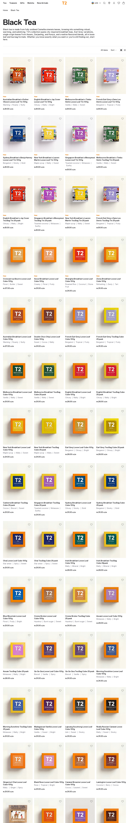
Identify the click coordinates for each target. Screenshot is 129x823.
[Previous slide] (5, 75)
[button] (114, 50)
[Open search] (104, 3)
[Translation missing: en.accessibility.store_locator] (109, 3)
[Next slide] (31, 75)
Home (5, 10)
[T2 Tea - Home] (64, 3)
